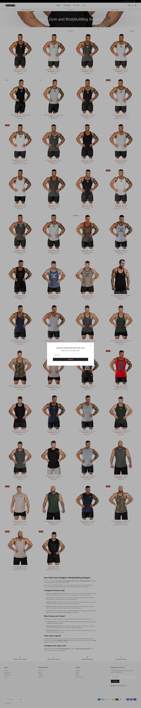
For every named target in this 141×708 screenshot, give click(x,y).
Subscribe (70, 359)
